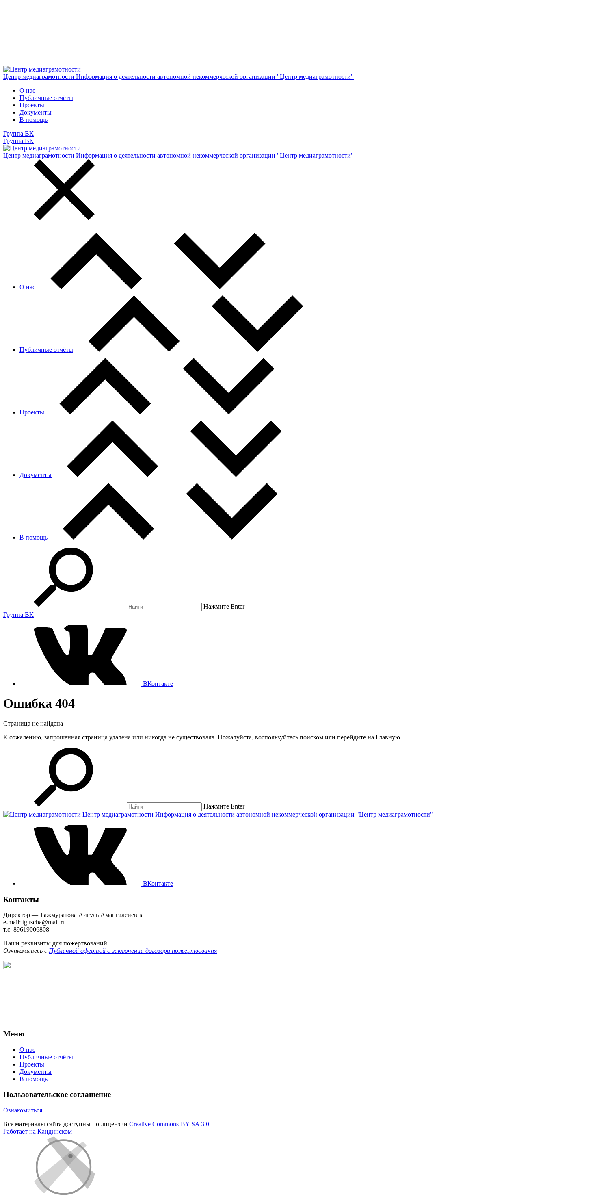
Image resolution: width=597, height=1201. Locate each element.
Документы (35, 112)
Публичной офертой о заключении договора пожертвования (133, 950)
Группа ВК (18, 133)
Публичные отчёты (46, 97)
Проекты (31, 105)
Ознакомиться (22, 1110)
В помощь (33, 119)
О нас (27, 90)
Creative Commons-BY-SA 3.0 (169, 1124)
